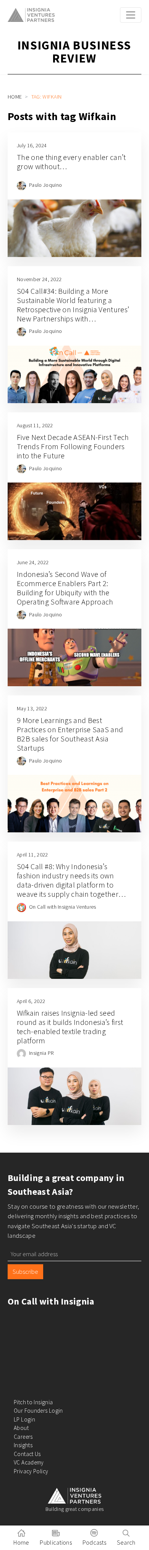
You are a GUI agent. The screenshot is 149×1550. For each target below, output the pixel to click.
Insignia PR (41, 1052)
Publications (56, 1542)
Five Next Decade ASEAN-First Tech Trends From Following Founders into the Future (73, 446)
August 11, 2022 (35, 425)
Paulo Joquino (45, 184)
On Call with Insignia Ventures (62, 906)
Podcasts (95, 1542)
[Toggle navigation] (130, 15)
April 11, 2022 (32, 854)
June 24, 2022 (33, 562)
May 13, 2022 (32, 708)
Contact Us (27, 1454)
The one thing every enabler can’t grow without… (71, 161)
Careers (23, 1436)
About (21, 1427)
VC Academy (29, 1462)
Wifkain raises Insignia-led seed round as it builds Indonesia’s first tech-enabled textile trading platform (70, 1026)
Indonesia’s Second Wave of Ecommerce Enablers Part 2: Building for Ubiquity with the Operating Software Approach (66, 587)
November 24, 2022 (39, 279)
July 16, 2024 (32, 145)
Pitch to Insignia (33, 1402)
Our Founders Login (38, 1410)
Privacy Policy (31, 1471)
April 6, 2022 (31, 1001)
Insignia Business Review (74, 52)
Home (15, 96)
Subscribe (25, 1271)
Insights (23, 1445)
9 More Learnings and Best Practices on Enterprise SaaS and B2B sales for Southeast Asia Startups (70, 734)
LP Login (24, 1419)
